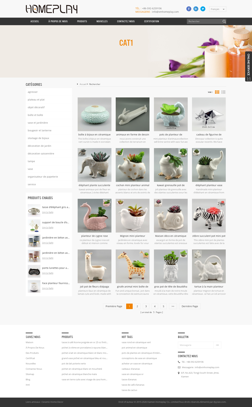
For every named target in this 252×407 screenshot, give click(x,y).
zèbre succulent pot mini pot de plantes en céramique (208, 236)
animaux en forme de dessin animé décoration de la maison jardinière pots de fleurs (132, 134)
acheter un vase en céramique (137, 363)
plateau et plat (36, 99)
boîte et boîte (35, 115)
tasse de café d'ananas (133, 384)
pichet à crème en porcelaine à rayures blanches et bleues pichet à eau (85, 347)
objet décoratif (36, 107)
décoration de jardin (39, 145)
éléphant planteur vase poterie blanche (209, 185)
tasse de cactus (129, 390)
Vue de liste (223, 92)
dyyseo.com (219, 401)
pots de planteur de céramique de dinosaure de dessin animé (171, 134)
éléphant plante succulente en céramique (94, 185)
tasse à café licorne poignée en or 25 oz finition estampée (85, 342)
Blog (28, 379)
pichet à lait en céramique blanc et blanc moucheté (85, 352)
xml (28, 384)
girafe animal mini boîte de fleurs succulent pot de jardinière (132, 286)
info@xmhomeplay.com (157, 11)
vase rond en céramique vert (136, 342)
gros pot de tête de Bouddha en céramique (170, 286)
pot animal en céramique (134, 347)
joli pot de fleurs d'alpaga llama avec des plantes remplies (94, 286)
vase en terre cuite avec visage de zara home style (85, 379)
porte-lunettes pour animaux (56, 268)
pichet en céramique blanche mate (79, 374)
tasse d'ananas (129, 379)
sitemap (30, 374)
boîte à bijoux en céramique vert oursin (94, 134)
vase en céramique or (132, 374)
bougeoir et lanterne (39, 130)
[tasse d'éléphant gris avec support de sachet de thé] (34, 210)
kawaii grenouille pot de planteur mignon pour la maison (171, 185)
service (32, 184)
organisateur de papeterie (43, 176)
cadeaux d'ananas (131, 368)
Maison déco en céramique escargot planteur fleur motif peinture (170, 236)
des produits (32, 352)
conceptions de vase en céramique (139, 358)
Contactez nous (126, 21)
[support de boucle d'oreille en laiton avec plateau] (34, 225)
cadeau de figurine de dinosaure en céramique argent (209, 134)
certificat (30, 358)
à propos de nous (58, 21)
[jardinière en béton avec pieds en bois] (34, 241)
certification (151, 21)
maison (29, 342)
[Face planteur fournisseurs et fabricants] (34, 286)
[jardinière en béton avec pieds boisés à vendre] (34, 256)
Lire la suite (47, 212)
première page (114, 306)
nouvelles (102, 21)
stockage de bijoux (38, 138)
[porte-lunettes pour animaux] (34, 271)
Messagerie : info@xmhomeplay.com (200, 367)
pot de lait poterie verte (74, 363)
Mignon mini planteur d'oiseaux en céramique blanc (133, 236)
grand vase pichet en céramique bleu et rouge (85, 358)
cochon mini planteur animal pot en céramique (132, 185)
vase (30, 169)
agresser (33, 91)
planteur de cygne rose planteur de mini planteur (95, 236)
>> (173, 306)
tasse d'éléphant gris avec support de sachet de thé (56, 207)
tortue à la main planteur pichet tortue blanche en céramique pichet (208, 286)
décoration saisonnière (41, 153)
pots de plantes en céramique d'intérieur (142, 352)
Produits (82, 21)
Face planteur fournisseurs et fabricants (56, 283)
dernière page (190, 306)
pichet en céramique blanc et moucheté (82, 368)
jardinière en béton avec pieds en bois (56, 237)
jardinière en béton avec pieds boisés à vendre (56, 252)
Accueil (35, 21)
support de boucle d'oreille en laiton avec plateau (56, 222)
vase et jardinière (38, 122)
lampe (31, 161)
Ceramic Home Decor (52, 401)
